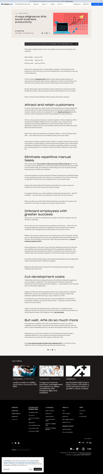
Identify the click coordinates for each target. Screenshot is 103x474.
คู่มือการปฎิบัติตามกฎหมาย (68, 419)
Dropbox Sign (15, 410)
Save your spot (69, 1)
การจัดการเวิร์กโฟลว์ (23, 13)
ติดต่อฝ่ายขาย (77, 4)
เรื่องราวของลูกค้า (66, 413)
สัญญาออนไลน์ (32, 422)
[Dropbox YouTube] (18, 443)
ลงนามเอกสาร (32, 415)
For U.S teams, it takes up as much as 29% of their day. (53, 163)
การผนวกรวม (15, 419)
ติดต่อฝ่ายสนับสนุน (50, 416)
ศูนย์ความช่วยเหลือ (50, 410)
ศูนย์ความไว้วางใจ (66, 422)
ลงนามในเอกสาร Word (34, 431)
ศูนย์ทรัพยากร (65, 416)
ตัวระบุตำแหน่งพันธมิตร (67, 432)
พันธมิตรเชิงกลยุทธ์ (66, 429)
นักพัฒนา (52, 4)
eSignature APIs (40, 79)
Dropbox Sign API (16, 413)
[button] (23, 4)
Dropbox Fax (15, 416)
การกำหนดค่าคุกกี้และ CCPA (50, 420)
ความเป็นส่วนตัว (83, 416)
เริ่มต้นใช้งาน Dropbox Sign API (51, 429)
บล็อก (16, 13)
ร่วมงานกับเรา (82, 410)
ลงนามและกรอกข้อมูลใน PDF (34, 419)
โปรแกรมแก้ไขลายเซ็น (34, 428)
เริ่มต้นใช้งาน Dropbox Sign (51, 424)
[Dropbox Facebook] (15, 443)
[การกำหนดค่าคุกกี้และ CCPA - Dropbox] (23, 464)
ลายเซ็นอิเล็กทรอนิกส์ (33, 412)
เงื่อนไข (81, 413)
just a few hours (59, 312)
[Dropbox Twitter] (12, 443)
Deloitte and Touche (64, 112)
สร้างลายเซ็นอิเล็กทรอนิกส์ (34, 425)
